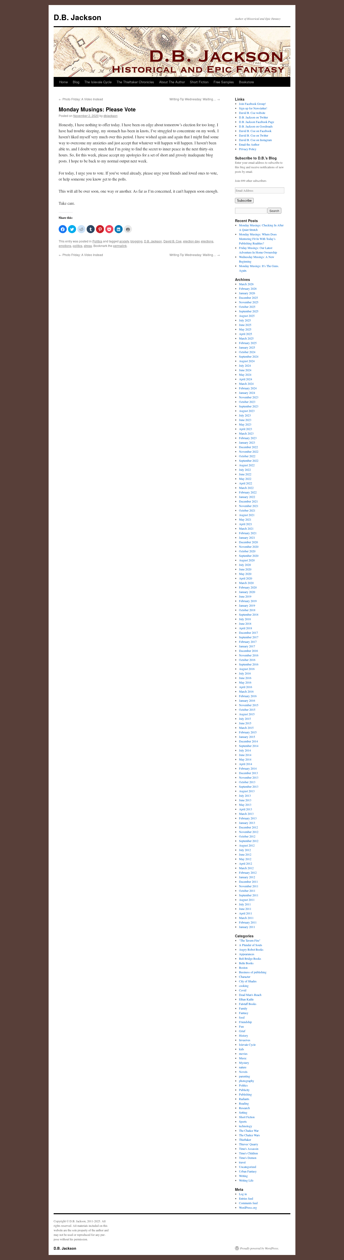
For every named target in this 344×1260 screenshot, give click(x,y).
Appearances (246, 954)
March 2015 (246, 728)
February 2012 (248, 872)
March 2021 (246, 528)
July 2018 (245, 619)
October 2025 (247, 307)
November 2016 (248, 655)
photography (246, 1081)
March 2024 (246, 384)
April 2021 (245, 524)
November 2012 (248, 832)
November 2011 (248, 886)
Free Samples (224, 81)
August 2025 (247, 316)
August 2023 (247, 411)
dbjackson (111, 115)
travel (242, 1162)
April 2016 (245, 687)
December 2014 (248, 741)
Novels (243, 1072)
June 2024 (245, 370)
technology (245, 1126)
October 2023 (247, 402)
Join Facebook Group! (252, 104)
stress (88, 245)
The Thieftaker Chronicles (135, 81)
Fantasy (243, 1013)
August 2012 (247, 845)
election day (191, 241)
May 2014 (245, 759)
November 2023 (248, 397)
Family (243, 1008)
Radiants (244, 1099)
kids (241, 1049)
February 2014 (248, 768)
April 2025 (245, 334)
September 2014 (248, 746)
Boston (243, 967)
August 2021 (247, 515)
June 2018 (245, 623)
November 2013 (248, 777)
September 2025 (248, 311)
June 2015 (245, 723)
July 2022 (245, 470)
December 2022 (248, 447)
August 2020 (247, 560)
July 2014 (245, 750)
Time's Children (248, 1153)
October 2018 (247, 610)
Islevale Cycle (247, 1044)
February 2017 (248, 642)
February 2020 (248, 587)
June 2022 (245, 474)
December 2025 (248, 298)
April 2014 (245, 764)
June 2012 (245, 854)
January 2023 (247, 442)
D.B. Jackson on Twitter (253, 117)
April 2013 (245, 809)
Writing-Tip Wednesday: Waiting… (194, 99)
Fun (241, 1026)
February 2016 (248, 696)
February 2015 (248, 732)
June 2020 (245, 569)
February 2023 (248, 438)
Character (244, 977)
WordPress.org (248, 1207)
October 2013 (247, 782)
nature (242, 1067)
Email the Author (249, 144)
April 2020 (245, 578)
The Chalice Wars (249, 1135)
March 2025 (246, 338)
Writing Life (246, 1180)
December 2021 (248, 501)
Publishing (245, 1094)
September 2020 (248, 556)
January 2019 (247, 605)
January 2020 (247, 592)
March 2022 (246, 488)
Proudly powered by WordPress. (259, 1248)
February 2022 (248, 492)
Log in (243, 1194)
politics (77, 245)
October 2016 (247, 660)
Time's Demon (247, 1158)
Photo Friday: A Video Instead (81, 99)
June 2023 (245, 420)
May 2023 (245, 424)
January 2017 (247, 646)
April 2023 (245, 429)
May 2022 (245, 479)
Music (243, 1058)
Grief (242, 1031)
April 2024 (245, 379)
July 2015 (245, 719)
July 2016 (245, 673)
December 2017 (248, 633)
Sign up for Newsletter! (253, 108)
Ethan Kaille (246, 999)
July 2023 (245, 415)
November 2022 (248, 451)
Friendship (245, 1022)
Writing (243, 1176)
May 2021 (245, 519)
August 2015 (247, 714)
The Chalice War (249, 1130)
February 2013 (248, 818)
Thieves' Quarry (248, 1144)
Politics (97, 241)
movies (243, 1054)
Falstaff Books (247, 1004)
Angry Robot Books (251, 949)
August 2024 (247, 361)
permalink (120, 245)
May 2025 (245, 329)
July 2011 (245, 904)
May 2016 (245, 682)
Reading (244, 1103)
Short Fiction (199, 81)
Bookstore (246, 81)
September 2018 (248, 614)
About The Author (172, 81)
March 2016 (246, 691)
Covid (242, 990)
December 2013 (248, 773)
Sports (243, 1121)
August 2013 (247, 791)
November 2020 (248, 546)
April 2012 (245, 863)
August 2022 (247, 465)
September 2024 (248, 356)
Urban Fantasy (248, 1171)
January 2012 (247, 877)
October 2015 (247, 709)
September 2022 (248, 460)
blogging (136, 241)
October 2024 (247, 352)
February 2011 (248, 922)
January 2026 (247, 293)
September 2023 (248, 406)
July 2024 (245, 365)
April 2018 (245, 628)
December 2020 (248, 542)
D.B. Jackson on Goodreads (256, 126)
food (242, 1017)
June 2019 (245, 596)
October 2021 (247, 510)
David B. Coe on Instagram (255, 140)
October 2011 (247, 891)
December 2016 (248, 651)
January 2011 (247, 927)
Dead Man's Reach (250, 995)
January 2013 (247, 823)
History (243, 1035)
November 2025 (248, 302)
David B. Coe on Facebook (255, 131)
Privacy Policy (247, 149)
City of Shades (248, 981)
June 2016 (245, 678)
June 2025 (245, 325)
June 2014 (245, 755)
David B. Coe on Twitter (253, 135)
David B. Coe (172, 241)
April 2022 (245, 483)
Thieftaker (245, 1140)
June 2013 (245, 800)
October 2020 (247, 551)
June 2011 (245, 909)
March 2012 (246, 868)
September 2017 (248, 637)
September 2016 (248, 664)
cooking (244, 986)
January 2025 (247, 347)
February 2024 (248, 388)
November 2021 (248, 506)
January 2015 (247, 737)
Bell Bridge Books (250, 958)
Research (244, 1108)
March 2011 (246, 918)
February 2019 (248, 601)
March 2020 (246, 583)
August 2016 (247, 669)
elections (207, 241)
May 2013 (245, 805)
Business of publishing (252, 972)
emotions (65, 245)
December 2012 (248, 827)
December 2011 (248, 881)
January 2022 (247, 497)
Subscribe (244, 200)
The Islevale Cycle (98, 81)
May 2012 (245, 859)
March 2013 (246, 814)
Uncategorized (247, 1167)
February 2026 (248, 288)
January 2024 (247, 393)
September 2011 (248, 895)
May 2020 (245, 574)
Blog (76, 81)
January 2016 (247, 700)
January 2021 (247, 537)
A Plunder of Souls (250, 945)
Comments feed (248, 1203)
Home (63, 81)
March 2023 (246, 433)
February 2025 (248, 343)
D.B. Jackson (77, 17)
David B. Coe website (252, 113)
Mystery (244, 1063)
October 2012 (247, 836)
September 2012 (248, 841)
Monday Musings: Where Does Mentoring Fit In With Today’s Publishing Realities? (258, 238)
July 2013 (245, 795)
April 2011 (245, 913)
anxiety (124, 241)
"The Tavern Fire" (249, 940)
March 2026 (246, 284)
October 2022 (247, 456)
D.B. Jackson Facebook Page (256, 122)
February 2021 (248, 533)
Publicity (244, 1090)
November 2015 (248, 705)
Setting (243, 1112)
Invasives (244, 1040)
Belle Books (246, 963)
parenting (244, 1076)
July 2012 (245, 850)
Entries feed (246, 1198)
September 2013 (248, 786)
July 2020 (245, 565)
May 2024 (245, 374)
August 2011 (247, 900)
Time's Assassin (248, 1149)
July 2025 (245, 320)
